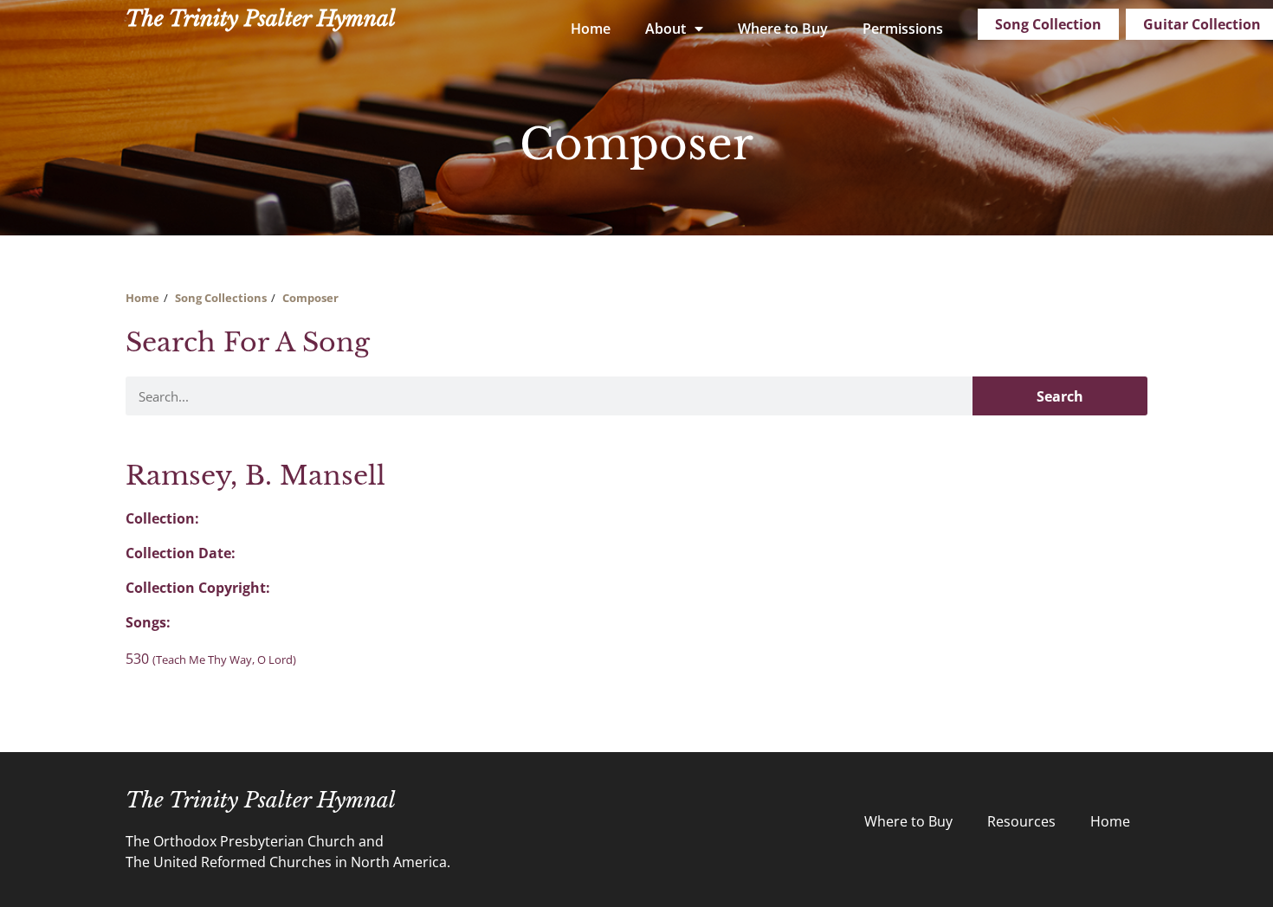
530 (211, 658)
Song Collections (221, 298)
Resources (1021, 821)
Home (591, 28)
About (665, 28)
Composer (310, 298)
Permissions (903, 28)
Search (1060, 396)
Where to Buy (783, 28)
